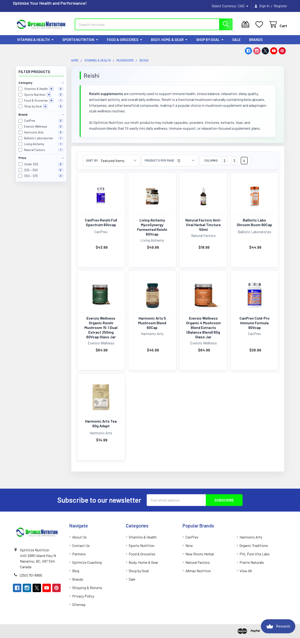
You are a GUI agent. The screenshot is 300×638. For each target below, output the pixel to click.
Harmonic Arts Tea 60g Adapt (101, 423)
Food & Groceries (122, 39)
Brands (255, 39)
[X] (265, 50)
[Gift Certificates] (246, 24)
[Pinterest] (282, 50)
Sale (236, 39)
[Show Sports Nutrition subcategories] (49, 94)
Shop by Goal (208, 39)
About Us (79, 537)
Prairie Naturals (252, 562)
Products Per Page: (160, 160)
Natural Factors (197, 562)
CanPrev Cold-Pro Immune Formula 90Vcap (255, 323)
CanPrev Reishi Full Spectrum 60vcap (101, 222)
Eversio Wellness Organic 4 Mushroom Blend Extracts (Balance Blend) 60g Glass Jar (203, 327)
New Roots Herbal (199, 554)
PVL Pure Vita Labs (255, 554)
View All (246, 570)
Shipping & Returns (87, 587)
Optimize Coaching (87, 562)
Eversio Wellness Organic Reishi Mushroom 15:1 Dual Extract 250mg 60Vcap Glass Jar (100, 327)
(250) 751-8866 (31, 575)
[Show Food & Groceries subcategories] (51, 100)
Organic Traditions (254, 545)
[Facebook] (248, 50)
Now (189, 545)
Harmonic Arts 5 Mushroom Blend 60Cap (152, 323)
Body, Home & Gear (167, 39)
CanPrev (192, 537)
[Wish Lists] (260, 24)
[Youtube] (273, 50)
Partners (79, 554)
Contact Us (81, 545)
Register (280, 6)
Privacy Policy (83, 596)
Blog (75, 570)
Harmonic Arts (251, 537)
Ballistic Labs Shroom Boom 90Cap (254, 222)
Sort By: (92, 160)
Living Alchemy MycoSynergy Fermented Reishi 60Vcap (152, 227)
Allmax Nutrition (198, 570)
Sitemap (79, 604)
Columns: (211, 160)
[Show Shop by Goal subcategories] (45, 106)
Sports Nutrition (78, 39)
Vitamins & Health (33, 39)
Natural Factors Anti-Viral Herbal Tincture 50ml (203, 225)
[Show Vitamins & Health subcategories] (51, 89)
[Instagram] (256, 50)
